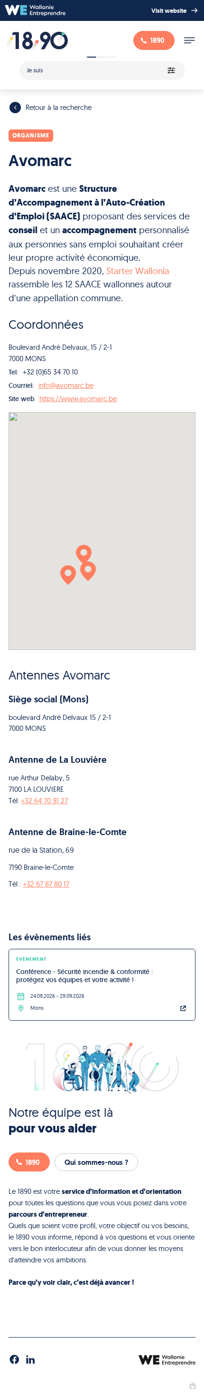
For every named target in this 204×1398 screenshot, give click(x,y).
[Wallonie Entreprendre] (35, 10)
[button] (68, 575)
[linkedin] (30, 1360)
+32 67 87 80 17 (46, 883)
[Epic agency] (192, 1386)
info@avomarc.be (65, 385)
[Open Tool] (102, 67)
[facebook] (14, 1360)
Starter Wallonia (137, 270)
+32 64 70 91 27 (44, 800)
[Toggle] (189, 40)
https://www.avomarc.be (78, 398)
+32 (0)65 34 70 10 (50, 371)
